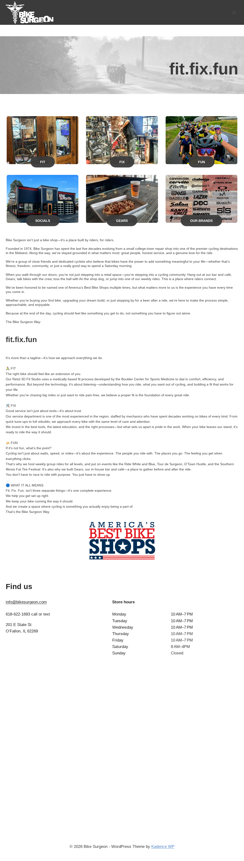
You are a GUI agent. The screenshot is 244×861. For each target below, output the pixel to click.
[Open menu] (233, 12)
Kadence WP (162, 846)
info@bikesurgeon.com (26, 602)
